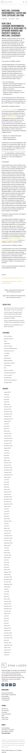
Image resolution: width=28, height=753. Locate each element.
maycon (5, 18)
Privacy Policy (5, 717)
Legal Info (6, 355)
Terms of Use (5, 719)
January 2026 (7, 409)
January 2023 (7, 494)
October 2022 (7, 501)
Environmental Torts (9, 351)
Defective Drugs (8, 346)
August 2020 (7, 545)
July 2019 (6, 560)
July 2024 (6, 450)
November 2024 (8, 441)
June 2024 (6, 453)
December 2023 (8, 467)
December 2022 (8, 496)
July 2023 (6, 479)
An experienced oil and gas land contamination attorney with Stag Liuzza (13, 151)
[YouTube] (14, 684)
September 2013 (8, 645)
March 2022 (7, 518)
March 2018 (7, 599)
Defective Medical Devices (10, 348)
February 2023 (7, 492)
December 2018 (8, 577)
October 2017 (7, 611)
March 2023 (7, 489)
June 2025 (6, 426)
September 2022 (8, 504)
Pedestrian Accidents (9, 363)
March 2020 (7, 552)
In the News (7, 353)
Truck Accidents (8, 375)
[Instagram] (10, 684)
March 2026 (7, 404)
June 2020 (6, 550)
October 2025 (7, 416)
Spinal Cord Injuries (8, 370)
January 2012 (7, 650)
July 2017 (6, 616)
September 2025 (8, 419)
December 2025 (8, 411)
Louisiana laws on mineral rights (9, 109)
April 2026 (6, 402)
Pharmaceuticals (6, 698)
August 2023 (7, 477)
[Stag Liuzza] (6, 2)
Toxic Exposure (5, 700)
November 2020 (8, 538)
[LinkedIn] (3, 684)
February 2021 (7, 531)
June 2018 (6, 591)
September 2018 (8, 584)
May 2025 (6, 428)
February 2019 (7, 572)
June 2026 (6, 397)
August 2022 (7, 506)
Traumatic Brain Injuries (9, 372)
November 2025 (8, 414)
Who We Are (5, 708)
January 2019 (7, 574)
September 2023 (8, 475)
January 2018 (7, 604)
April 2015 (6, 640)
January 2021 (7, 533)
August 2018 (7, 586)
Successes (4, 712)
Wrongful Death (8, 382)
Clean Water (7, 343)
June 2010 (6, 655)
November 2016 (8, 635)
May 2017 (6, 621)
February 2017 (7, 628)
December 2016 (8, 633)
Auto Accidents (8, 336)
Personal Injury (7, 365)
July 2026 (6, 394)
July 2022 (6, 509)
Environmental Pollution (7, 693)
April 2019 (6, 567)
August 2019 (7, 557)
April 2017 (6, 623)
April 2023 (6, 487)
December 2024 (8, 438)
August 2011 (7, 652)
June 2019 (6, 562)
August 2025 (7, 421)
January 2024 (7, 465)
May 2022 (6, 514)
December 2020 (8, 535)
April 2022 (6, 516)
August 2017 (7, 613)
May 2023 (6, 484)
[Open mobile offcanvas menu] (26, 2)
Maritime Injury (7, 358)
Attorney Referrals (6, 714)
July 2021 (6, 523)
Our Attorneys (5, 710)
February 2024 (7, 462)
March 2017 (7, 625)
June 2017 (6, 618)
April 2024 (6, 458)
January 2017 (7, 630)
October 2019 (7, 555)
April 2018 (6, 596)
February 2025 (7, 433)
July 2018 (6, 589)
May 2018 (6, 594)
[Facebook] (6, 684)
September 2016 (8, 638)
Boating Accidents (8, 338)
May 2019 (6, 565)
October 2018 (7, 582)
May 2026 (6, 399)
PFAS (5, 368)
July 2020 (6, 548)
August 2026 (7, 392)
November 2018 (8, 579)
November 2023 (8, 470)
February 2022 (7, 521)
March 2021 (7, 528)
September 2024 (8, 445)
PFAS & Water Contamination (9, 694)
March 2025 (7, 431)
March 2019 (7, 569)
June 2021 (6, 526)
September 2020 (8, 543)
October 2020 (7, 540)
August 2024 (7, 448)
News (3, 715)
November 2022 (8, 499)
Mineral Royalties (8, 360)
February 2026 (7, 406)
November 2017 (8, 608)
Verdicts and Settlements (10, 380)
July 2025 (6, 424)
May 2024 (6, 455)
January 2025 (7, 436)
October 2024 (7, 443)
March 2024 (7, 460)
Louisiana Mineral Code (11, 116)
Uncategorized (7, 377)
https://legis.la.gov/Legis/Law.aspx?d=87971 (12, 278)
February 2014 (7, 642)
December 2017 (8, 606)
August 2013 (7, 647)
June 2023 (6, 482)
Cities (17, 18)
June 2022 (6, 511)
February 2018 (7, 601)
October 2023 (7, 472)
